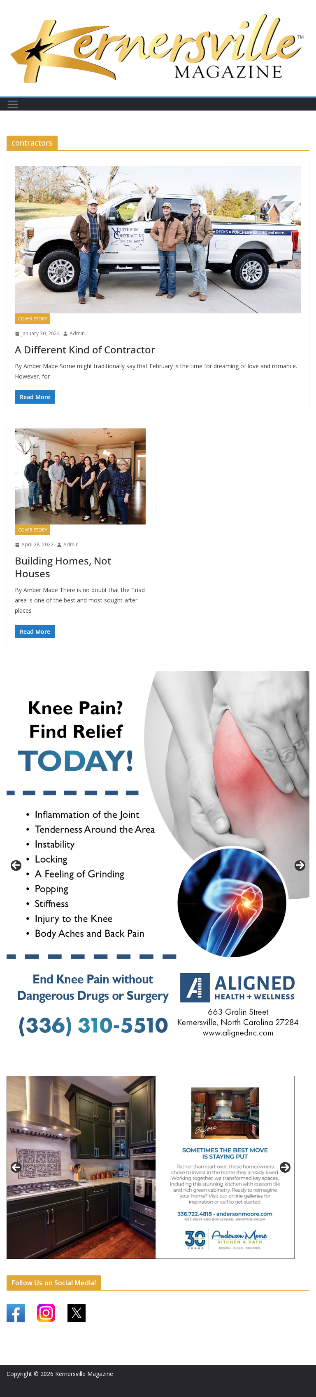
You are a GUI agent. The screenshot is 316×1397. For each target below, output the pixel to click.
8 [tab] (151, 1267)
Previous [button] (16, 865)
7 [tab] (141, 1267)
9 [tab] (160, 1267)
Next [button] (300, 865)
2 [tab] (153, 1068)
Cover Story (32, 319)
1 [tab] (144, 1068)
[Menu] (13, 104)
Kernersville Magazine (84, 1374)
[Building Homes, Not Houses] (80, 476)
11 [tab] (179, 1268)
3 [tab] (162, 1068)
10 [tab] (170, 1268)
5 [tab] (122, 1267)
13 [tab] (198, 1268)
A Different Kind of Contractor (85, 349)
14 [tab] (208, 1268)
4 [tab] (172, 1068)
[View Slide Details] (158, 865)
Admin (77, 333)
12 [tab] (189, 1268)
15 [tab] (217, 1268)
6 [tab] (132, 1267)
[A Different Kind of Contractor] (158, 239)
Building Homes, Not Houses (63, 567)
